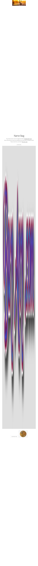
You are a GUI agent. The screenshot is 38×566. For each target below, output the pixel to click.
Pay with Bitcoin (14, 436)
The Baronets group (28, 138)
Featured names (19, 144)
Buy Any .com (24, 141)
